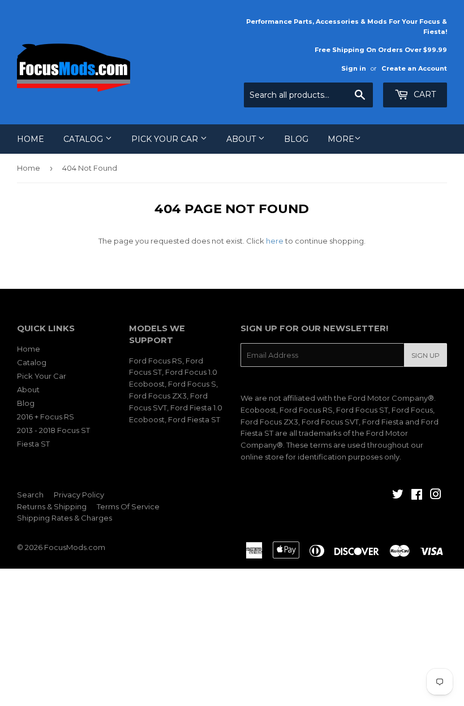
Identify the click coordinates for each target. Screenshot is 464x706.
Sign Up (425, 355)
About (242, 139)
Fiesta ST (33, 443)
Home (30, 139)
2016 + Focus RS (45, 416)
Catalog (84, 139)
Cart (423, 94)
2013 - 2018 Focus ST (53, 430)
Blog (296, 139)
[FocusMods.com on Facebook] (417, 495)
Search (30, 494)
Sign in (353, 68)
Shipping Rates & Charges (64, 517)
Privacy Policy (79, 494)
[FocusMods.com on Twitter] (397, 495)
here (274, 240)
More (341, 139)
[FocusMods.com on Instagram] (435, 495)
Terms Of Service (128, 506)
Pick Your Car (165, 139)
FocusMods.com (74, 547)
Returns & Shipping (52, 506)
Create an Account (414, 68)
